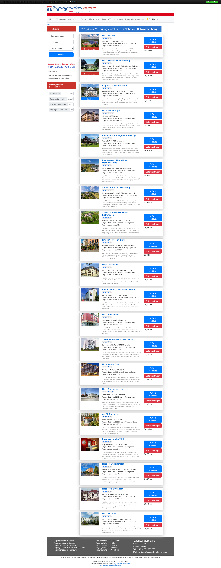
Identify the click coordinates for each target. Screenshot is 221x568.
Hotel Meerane (109, 513)
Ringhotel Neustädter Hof (114, 85)
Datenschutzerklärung (134, 19)
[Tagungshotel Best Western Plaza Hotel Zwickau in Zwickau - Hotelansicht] (90, 295)
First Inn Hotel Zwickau (113, 240)
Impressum (118, 19)
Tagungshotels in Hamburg (65, 550)
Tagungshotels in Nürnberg (107, 550)
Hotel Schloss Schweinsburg (116, 60)
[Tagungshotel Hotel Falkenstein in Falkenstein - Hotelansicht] (90, 319)
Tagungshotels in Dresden (65, 543)
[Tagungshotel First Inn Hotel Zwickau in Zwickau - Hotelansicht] (90, 245)
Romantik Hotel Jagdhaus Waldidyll (119, 135)
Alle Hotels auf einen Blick (122, 563)
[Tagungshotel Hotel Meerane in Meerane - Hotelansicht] (90, 519)
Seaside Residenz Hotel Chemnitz (118, 339)
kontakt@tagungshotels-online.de (152, 552)
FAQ (104, 19)
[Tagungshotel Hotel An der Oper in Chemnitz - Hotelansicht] (90, 369)
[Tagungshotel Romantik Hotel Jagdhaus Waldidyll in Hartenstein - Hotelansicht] (90, 140)
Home (52, 19)
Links (91, 19)
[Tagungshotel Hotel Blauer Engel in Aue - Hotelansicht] (90, 115)
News (98, 19)
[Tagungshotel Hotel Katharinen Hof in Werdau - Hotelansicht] (90, 494)
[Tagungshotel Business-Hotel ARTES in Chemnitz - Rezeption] (90, 444)
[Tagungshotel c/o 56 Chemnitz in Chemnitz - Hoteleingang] (90, 419)
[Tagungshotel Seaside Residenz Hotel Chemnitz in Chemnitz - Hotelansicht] (90, 344)
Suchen (61, 54)
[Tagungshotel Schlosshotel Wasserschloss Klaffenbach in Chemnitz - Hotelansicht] (90, 217)
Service (76, 19)
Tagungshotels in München (107, 547)
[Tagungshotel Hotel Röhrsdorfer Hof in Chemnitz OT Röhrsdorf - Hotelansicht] (90, 469)
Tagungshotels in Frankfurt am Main (69, 547)
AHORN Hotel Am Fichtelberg (116, 187)
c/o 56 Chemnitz (110, 414)
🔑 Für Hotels (152, 19)
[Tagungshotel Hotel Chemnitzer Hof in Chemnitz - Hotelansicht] (90, 394)
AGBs (110, 19)
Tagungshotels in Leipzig (106, 545)
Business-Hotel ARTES (113, 439)
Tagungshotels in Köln (105, 543)
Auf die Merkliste (153, 40)
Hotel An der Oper (111, 364)
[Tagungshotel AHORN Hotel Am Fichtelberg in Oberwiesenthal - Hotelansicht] (90, 193)
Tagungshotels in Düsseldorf (66, 545)
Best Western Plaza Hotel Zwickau (118, 289)
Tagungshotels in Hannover (107, 540)
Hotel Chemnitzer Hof (112, 389)
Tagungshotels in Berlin (64, 540)
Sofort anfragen (153, 47)
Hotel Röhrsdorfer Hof (113, 464)
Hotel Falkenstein (110, 314)
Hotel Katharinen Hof (112, 489)
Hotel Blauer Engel (111, 110)
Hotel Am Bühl (109, 35)
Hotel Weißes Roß (110, 264)
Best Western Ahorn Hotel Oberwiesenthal (115, 161)
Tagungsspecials (63, 19)
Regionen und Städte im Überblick (110, 565)
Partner (84, 19)
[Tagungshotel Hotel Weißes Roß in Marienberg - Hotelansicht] (90, 270)
